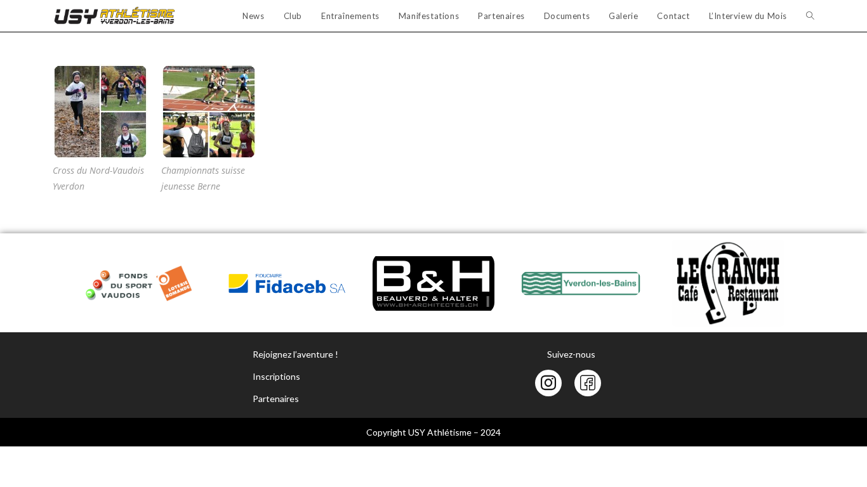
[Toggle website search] (810, 16)
